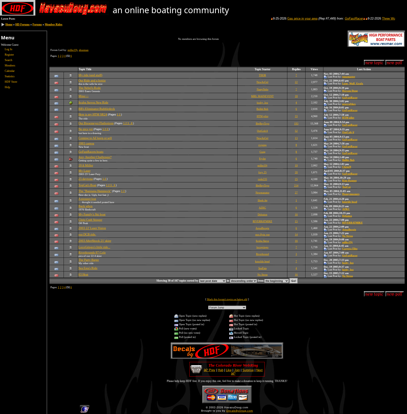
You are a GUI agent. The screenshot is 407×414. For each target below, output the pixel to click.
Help (7, 87)
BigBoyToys (262, 123)
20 (296, 172)
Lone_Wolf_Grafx (352, 83)
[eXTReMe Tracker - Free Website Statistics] (85, 411)
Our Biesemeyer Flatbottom (96, 123)
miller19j (72, 50)
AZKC (262, 207)
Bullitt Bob (262, 108)
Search (8, 60)
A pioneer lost (87, 199)
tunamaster (348, 76)
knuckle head (349, 201)
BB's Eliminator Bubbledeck (96, 109)
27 (296, 192)
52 (296, 130)
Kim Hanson (349, 180)
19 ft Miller (85, 165)
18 (296, 96)
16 (296, 214)
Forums (37, 24)
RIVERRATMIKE (262, 221)
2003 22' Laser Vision (92, 228)
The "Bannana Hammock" (94, 191)
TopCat (346, 186)
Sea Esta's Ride (88, 268)
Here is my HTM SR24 (92, 114)
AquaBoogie (262, 228)
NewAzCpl (262, 82)
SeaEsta (262, 268)
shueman (84, 50)
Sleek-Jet (262, 200)
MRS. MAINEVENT (262, 96)
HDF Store (11, 81)
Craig (262, 151)
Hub (220, 370)
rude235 (262, 179)
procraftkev (349, 103)
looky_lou (262, 102)
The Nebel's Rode (89, 88)
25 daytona (85, 178)
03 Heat (83, 274)
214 (296, 185)
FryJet (262, 158)
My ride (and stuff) (90, 75)
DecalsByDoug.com (239, 410)
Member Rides (53, 24)
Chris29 (346, 166)
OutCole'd (262, 130)
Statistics (10, 76)
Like (229, 370)
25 (296, 179)
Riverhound (262, 254)
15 (296, 221)
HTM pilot (262, 116)
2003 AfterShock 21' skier (94, 240)
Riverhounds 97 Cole (92, 252)
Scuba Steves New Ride (93, 102)
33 (296, 116)
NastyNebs (262, 89)
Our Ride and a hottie (92, 80)
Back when (85, 206)
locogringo (262, 247)
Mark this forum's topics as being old (227, 299)
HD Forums (22, 24)
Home (8, 24)
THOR (262, 75)
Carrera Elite (350, 248)
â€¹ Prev (209, 370)
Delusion (262, 214)
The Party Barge (88, 260)
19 (296, 165)
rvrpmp (262, 144)
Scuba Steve (262, 240)
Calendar (10, 71)
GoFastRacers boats (90, 151)
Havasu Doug (350, 90)
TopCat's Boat (87, 185)
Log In (8, 49)
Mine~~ (83, 96)
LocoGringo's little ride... (94, 247)
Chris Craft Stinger (90, 219)
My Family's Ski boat (92, 214)
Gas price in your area (293, 18)
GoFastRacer (344, 18)
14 (296, 234)
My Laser (84, 170)
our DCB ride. (87, 234)
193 (296, 123)
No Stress (347, 235)
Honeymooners (350, 194)
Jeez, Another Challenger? (95, 157)
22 (296, 82)
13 (296, 138)
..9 (114, 185)
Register (9, 54)
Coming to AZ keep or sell (95, 138)
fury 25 (262, 172)
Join (237, 370)
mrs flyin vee (262, 234)
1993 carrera (86, 143)
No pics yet (85, 129)
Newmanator (262, 192)
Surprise (248, 370)
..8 (131, 123)
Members (10, 65)
